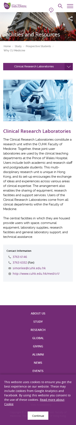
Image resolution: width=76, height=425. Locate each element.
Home (7, 46)
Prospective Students (38, 46)
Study (18, 46)
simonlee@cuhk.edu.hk (29, 268)
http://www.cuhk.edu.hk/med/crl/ (36, 274)
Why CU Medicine (14, 50)
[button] (38, 66)
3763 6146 (20, 257)
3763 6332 (20, 262)
